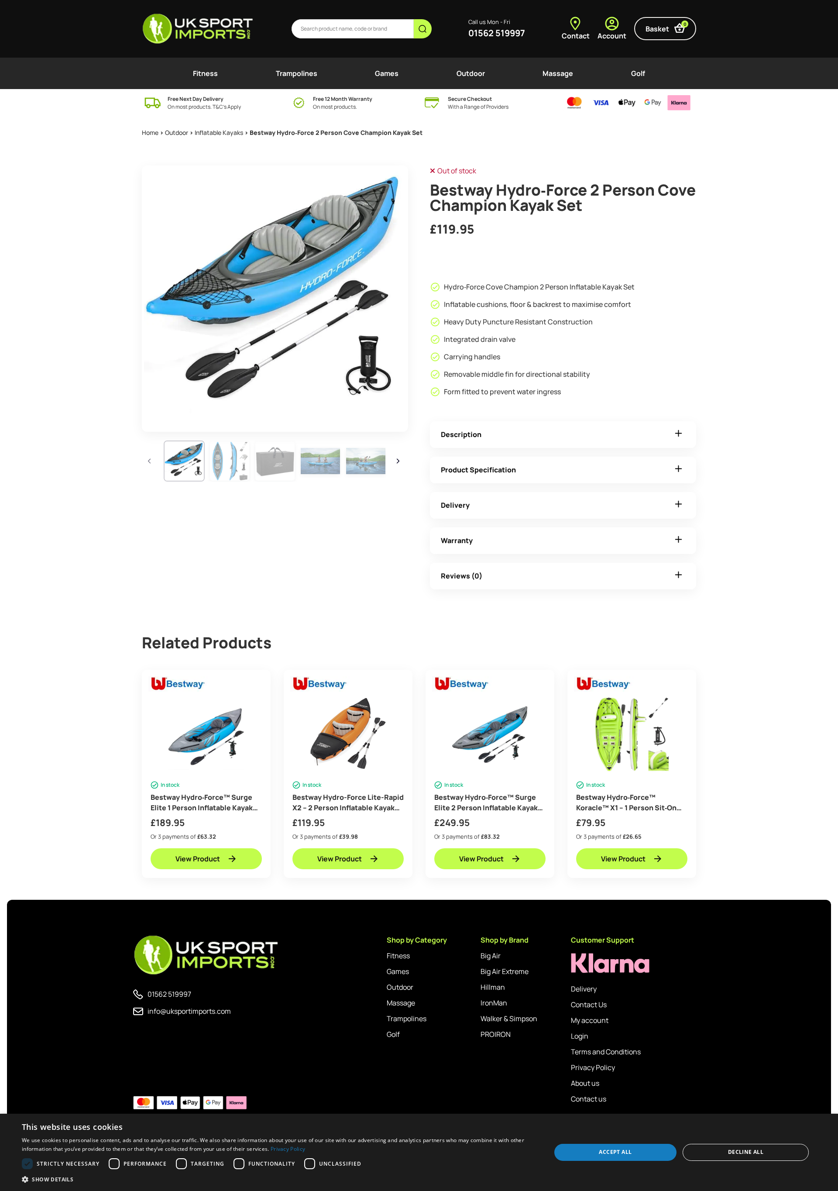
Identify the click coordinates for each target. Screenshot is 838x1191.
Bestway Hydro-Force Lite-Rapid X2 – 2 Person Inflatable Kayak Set (348, 802)
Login (579, 1036)
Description (461, 434)
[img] (198, 29)
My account (589, 1020)
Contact (576, 36)
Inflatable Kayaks (219, 132)
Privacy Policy (593, 1067)
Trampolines (296, 73)
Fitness (205, 73)
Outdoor (471, 73)
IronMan (494, 1003)
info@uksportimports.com (189, 1011)
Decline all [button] (745, 1152)
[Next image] (399, 461)
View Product (197, 859)
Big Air (491, 955)
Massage (558, 73)
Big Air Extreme (505, 971)
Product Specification (478, 470)
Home (150, 132)
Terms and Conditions (606, 1052)
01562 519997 (496, 33)
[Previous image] (151, 461)
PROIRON (496, 1034)
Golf (638, 73)
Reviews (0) (461, 576)
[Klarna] (610, 963)
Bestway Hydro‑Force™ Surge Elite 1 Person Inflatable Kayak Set (202, 802)
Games (386, 73)
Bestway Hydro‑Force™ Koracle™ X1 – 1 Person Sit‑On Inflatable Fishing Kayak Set (626, 802)
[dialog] (419, 1152)
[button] (279, 1179)
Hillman (493, 987)
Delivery (455, 505)
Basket (666, 27)
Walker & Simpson (509, 1018)
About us (585, 1083)
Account (612, 36)
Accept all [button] (615, 1152)
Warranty (457, 540)
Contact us (588, 1099)
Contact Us (589, 1004)
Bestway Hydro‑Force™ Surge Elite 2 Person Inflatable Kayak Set (486, 802)
